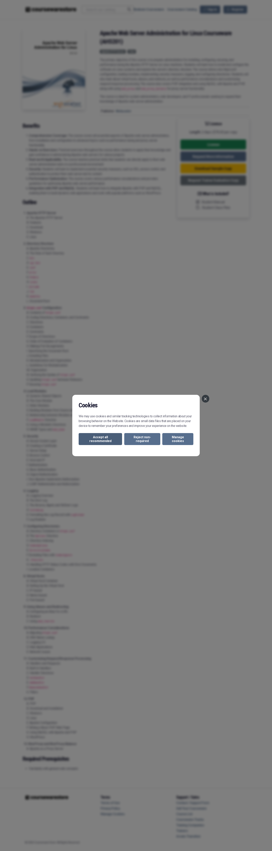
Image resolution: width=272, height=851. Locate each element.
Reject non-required (142, 439)
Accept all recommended (100, 439)
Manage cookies (178, 439)
